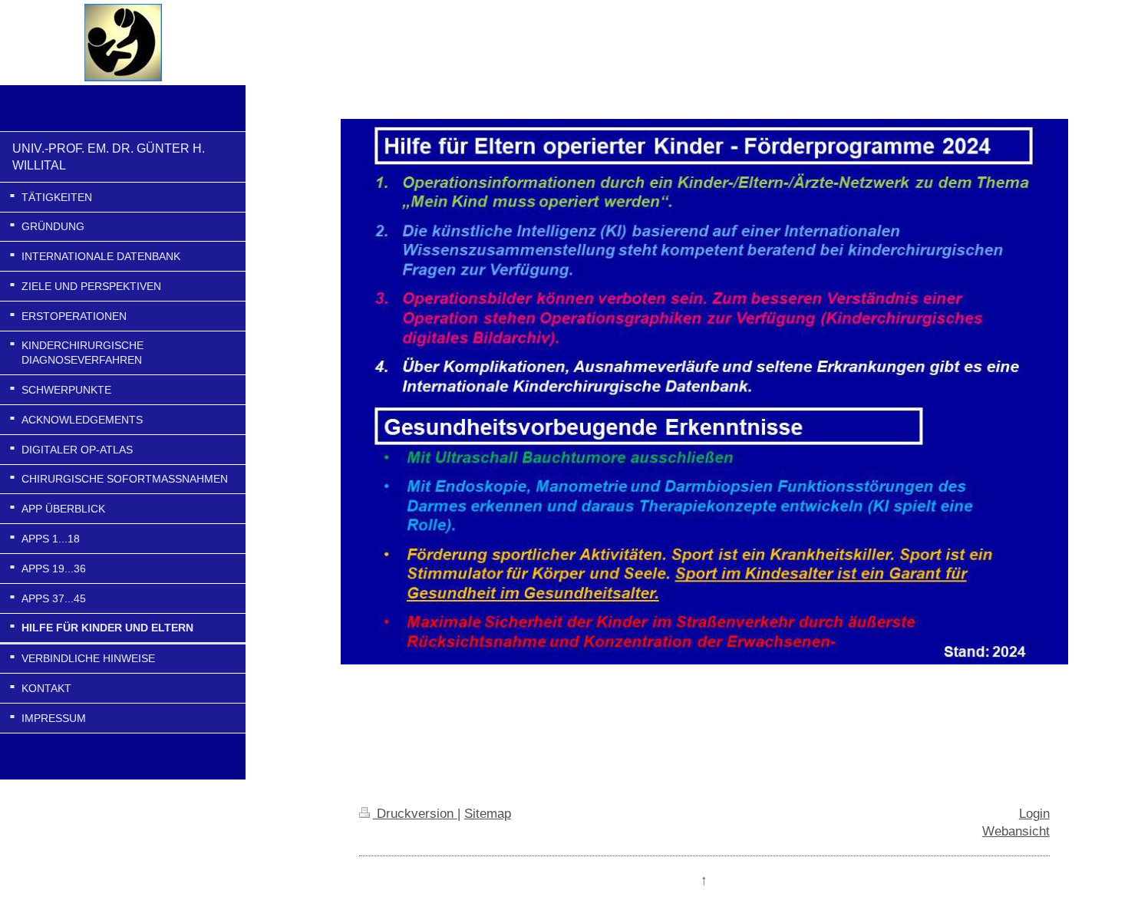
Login (1034, 813)
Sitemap (487, 813)
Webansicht (1016, 831)
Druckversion (415, 813)
